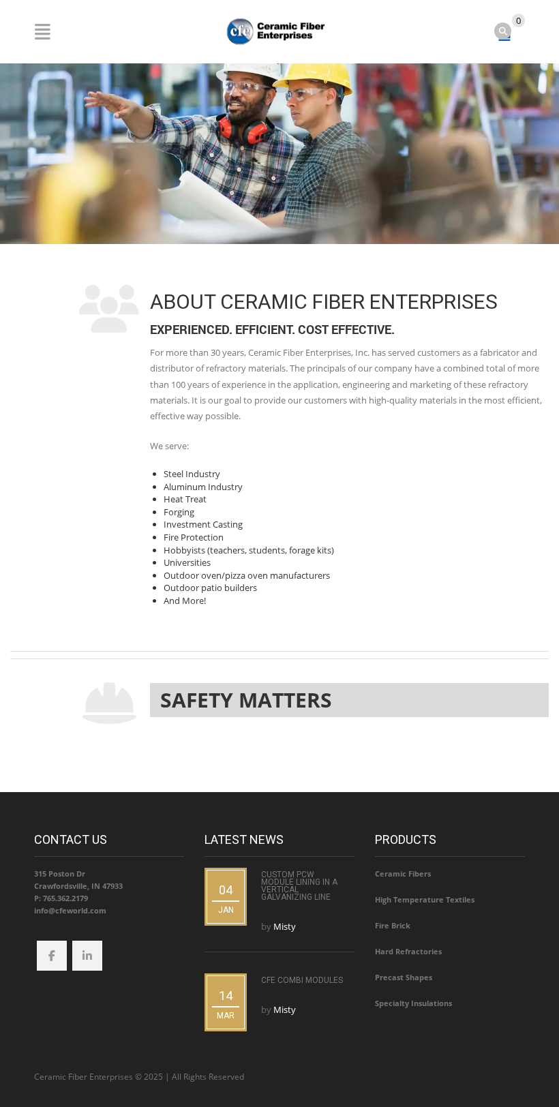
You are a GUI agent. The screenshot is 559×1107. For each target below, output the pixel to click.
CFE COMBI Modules (302, 980)
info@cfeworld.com (70, 910)
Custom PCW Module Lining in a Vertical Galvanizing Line (299, 886)
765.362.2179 (65, 898)
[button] (349, 700)
